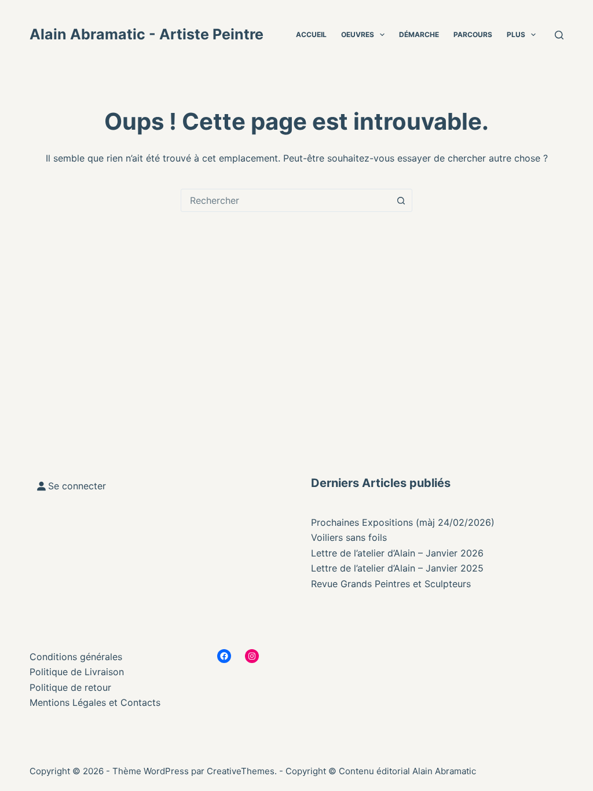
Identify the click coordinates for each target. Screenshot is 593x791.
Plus (516, 34)
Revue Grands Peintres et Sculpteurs (391, 583)
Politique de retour (70, 687)
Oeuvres (357, 34)
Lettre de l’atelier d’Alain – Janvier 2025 (397, 568)
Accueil (311, 34)
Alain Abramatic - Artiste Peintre (146, 34)
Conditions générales (76, 656)
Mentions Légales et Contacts (95, 702)
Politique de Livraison (77, 672)
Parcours (472, 34)
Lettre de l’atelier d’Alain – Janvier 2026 (397, 553)
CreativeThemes (240, 771)
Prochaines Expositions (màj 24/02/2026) (403, 522)
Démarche (419, 34)
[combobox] (285, 200)
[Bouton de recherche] (401, 200)
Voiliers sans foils (349, 537)
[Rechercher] (559, 35)
